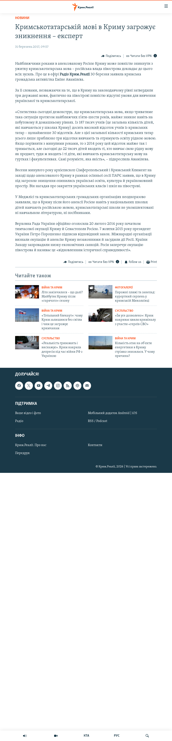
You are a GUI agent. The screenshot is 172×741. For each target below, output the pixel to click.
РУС (117, 735)
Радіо (19, 421)
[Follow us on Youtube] (39, 386)
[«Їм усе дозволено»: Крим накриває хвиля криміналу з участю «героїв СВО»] (100, 315)
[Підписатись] (87, 386)
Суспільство (124, 311)
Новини (22, 18)
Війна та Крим (52, 287)
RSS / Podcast (97, 421)
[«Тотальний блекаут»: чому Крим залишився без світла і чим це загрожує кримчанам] (27, 315)
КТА (86, 735)
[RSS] (68, 386)
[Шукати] (147, 736)
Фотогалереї (124, 287)
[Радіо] (24, 736)
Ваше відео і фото (28, 413)
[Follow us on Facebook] (19, 386)
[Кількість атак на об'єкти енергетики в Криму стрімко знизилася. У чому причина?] (100, 342)
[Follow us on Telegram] (48, 386)
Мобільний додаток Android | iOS (112, 413)
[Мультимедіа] (56, 736)
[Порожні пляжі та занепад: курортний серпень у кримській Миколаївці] (100, 291)
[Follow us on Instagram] (58, 386)
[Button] (111, 56)
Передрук (22, 453)
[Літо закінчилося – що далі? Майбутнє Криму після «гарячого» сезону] (27, 291)
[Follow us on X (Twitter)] (29, 386)
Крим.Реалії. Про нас (30, 445)
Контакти (95, 445)
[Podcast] (77, 386)
